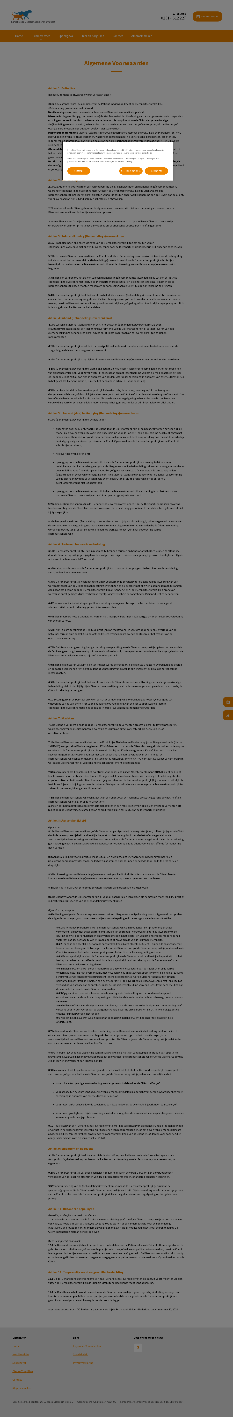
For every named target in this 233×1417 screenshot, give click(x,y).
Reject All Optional (131, 171)
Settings (79, 171)
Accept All (156, 171)
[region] (117, 161)
